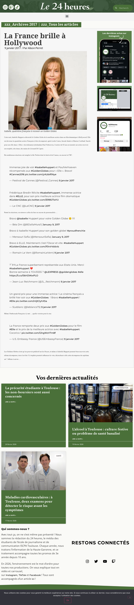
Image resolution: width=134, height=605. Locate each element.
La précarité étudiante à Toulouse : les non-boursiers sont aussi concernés (32, 392)
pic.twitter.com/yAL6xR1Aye (40, 174)
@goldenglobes (68, 272)
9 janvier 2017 (66, 180)
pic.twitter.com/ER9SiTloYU (43, 199)
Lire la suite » (10, 402)
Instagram (11, 575)
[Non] (130, 597)
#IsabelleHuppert (45, 167)
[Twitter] (96, 561)
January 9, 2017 (51, 224)
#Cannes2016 (16, 174)
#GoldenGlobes (40, 171)
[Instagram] (5, 7)
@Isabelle (22, 218)
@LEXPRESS (51, 272)
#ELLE (19, 196)
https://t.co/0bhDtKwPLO (23, 275)
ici (33, 579)
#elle (80, 272)
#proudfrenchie (76, 230)
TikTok (22, 575)
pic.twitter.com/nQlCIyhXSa (31, 301)
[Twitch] (11, 7)
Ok (67, 600)
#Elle (12, 301)
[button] (67, 16)
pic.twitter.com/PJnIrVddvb (43, 246)
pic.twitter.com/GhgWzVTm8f (39, 333)
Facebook (35, 575)
